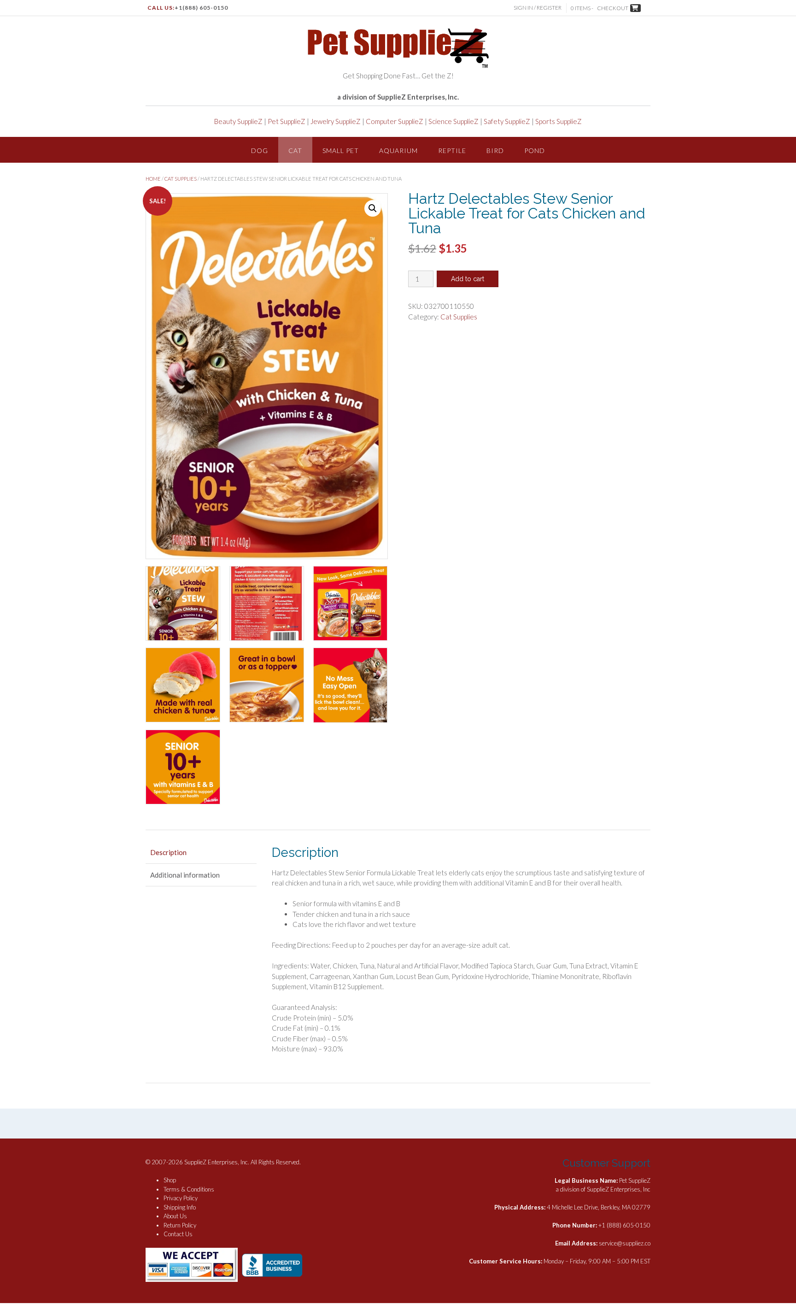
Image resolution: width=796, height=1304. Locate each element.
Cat (295, 150)
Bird (495, 150)
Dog (259, 150)
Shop (170, 1180)
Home (153, 179)
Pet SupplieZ (286, 121)
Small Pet (340, 150)
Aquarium (398, 150)
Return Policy (180, 1225)
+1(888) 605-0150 (201, 7)
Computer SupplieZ (394, 121)
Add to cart (467, 279)
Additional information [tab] (185, 875)
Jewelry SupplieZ (335, 121)
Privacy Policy (181, 1198)
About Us (175, 1216)
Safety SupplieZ (507, 121)
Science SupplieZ (453, 121)
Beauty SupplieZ (238, 121)
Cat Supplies (180, 179)
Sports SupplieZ (558, 121)
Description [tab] (168, 852)
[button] (372, 208)
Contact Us (178, 1234)
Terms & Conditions (189, 1189)
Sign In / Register (538, 7)
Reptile (452, 150)
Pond (534, 150)
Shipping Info (180, 1207)
